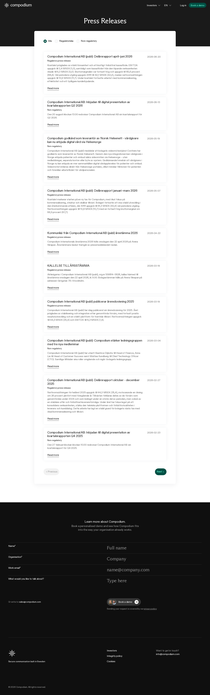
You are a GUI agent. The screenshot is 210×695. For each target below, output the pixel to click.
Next (159, 471)
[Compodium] (18, 5)
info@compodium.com (167, 654)
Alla (50, 41)
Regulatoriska (66, 41)
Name (12, 546)
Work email (14, 568)
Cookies (111, 661)
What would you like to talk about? (26, 579)
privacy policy (150, 608)
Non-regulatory (89, 41)
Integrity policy (114, 656)
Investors (112, 650)
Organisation (15, 557)
